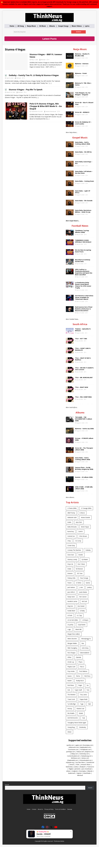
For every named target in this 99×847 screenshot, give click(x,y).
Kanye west (71, 597)
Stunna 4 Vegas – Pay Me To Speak (25, 89)
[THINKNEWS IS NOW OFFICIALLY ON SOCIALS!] (70, 244)
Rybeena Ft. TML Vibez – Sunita (83, 84)
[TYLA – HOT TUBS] (70, 342)
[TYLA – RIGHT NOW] (70, 391)
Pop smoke (71, 671)
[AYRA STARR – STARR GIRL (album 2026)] (70, 491)
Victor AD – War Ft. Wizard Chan (84, 103)
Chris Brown (83, 536)
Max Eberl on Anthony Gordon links (82, 260)
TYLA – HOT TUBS (81, 339)
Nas (83, 643)
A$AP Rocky (71, 513)
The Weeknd (71, 694)
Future (69, 583)
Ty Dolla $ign (71, 704)
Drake (69, 569)
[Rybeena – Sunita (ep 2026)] (70, 432)
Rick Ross (87, 676)
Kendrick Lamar (72, 601)
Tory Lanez (83, 694)
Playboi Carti (71, 667)
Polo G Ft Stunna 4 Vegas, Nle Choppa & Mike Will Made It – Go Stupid (46, 106)
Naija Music (31, 26)
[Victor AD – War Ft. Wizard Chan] (70, 106)
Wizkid (81, 713)
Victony (69, 708)
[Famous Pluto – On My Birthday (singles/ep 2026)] (70, 471)
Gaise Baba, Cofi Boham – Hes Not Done (84, 172)
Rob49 (69, 681)
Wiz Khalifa (70, 713)
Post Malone (83, 671)
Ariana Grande (85, 517)
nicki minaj (85, 648)
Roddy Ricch (80, 681)
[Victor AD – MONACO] (70, 116)
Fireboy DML (71, 578)
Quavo (69, 676)
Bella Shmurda (72, 527)
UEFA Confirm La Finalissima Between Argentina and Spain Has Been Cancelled (83, 272)
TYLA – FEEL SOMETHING (83, 397)
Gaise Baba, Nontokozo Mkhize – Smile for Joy (83, 211)
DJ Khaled (85, 559)
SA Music (42, 26)
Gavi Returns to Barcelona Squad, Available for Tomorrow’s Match (84, 297)
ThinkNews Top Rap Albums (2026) (82, 231)
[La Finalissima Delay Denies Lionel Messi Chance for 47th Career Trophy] (70, 286)
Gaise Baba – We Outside (83, 200)
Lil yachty (70, 625)
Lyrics (87, 26)
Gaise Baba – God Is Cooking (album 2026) (82, 143)
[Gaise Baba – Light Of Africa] (70, 195)
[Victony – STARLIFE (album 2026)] (70, 442)
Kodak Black (71, 611)
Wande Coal (80, 708)
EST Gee (79, 573)
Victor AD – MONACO (82, 112)
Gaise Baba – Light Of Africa (82, 191)
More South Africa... (72, 407)
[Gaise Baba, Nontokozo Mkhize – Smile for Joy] (70, 214)
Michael (43, 59)
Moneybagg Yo (86, 639)
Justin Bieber (83, 592)
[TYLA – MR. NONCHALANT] (70, 381)
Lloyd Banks (81, 625)
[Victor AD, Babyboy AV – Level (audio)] (70, 126)
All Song (20, 26)
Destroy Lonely (72, 559)
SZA (68, 690)
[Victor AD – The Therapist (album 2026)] (70, 452)
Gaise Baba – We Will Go (83, 152)
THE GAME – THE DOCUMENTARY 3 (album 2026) (83, 419)
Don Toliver (81, 564)
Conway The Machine (74, 550)
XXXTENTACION (72, 718)
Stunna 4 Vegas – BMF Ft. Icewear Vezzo (46, 55)
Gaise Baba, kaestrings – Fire (83, 162)
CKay (69, 541)
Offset (69, 657)
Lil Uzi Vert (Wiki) (72, 620)
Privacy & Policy (49, 809)
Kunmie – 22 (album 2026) (84, 477)
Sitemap (69, 809)
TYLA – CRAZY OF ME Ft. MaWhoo (83, 359)
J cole (81, 587)
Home (12, 26)
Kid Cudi (84, 601)
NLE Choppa (71, 653)
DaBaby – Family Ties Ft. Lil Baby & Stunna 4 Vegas (34, 75)
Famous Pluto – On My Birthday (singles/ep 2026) (84, 468)
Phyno (80, 662)
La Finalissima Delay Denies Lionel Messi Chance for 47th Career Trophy (83, 285)
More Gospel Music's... (72, 221)
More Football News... (72, 319)
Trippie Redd (83, 699)
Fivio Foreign (84, 578)
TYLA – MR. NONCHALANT (84, 377)
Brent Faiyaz (85, 527)
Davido (80, 555)
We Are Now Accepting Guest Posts (83, 251)
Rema (78, 676)
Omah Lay (70, 662)
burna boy (70, 531)
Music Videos (77, 26)
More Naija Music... (72, 132)
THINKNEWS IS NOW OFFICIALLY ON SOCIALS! (83, 241)
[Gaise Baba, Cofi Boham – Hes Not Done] (70, 175)
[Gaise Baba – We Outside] (70, 204)
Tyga (81, 704)
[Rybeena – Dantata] (70, 67)
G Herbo (78, 583)
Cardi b (80, 531)
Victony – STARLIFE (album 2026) (84, 439)
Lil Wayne (85, 620)
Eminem (70, 573)
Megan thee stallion (73, 634)
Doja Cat (70, 564)
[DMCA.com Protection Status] (49, 817)
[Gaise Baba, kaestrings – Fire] (70, 165)
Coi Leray (78, 541)
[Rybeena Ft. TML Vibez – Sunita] (70, 87)
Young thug (71, 727)
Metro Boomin (72, 639)
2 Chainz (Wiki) (72, 508)
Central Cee (71, 536)
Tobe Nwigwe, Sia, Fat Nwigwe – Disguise (82, 93)
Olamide (78, 657)
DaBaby (88, 550)
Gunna (88, 583)
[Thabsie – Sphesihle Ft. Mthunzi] (70, 333)
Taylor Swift (78, 690)
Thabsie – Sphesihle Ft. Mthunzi (83, 330)
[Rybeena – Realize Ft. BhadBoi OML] (70, 58)
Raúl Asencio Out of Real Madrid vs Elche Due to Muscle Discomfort (83, 308)
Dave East (70, 555)
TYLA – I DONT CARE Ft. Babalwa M (83, 349)
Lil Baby (82, 611)
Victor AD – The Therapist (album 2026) (84, 449)
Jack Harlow (71, 587)
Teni (88, 690)
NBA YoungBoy (72, 648)
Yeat (83, 718)
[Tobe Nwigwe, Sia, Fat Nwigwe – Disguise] (70, 97)
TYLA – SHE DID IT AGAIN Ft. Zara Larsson (84, 368)
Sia (87, 685)
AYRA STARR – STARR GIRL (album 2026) (84, 488)
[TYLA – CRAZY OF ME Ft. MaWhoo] (70, 362)
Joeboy (89, 587)
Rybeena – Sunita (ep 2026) (84, 428)
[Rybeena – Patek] (70, 77)
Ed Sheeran (79, 569)
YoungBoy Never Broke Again (76, 723)
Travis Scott (71, 699)
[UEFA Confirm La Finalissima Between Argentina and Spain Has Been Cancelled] (70, 273)
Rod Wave (70, 685)
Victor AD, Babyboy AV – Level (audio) (83, 123)
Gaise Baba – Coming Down (84, 181)
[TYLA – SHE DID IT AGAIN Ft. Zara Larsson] (70, 372)
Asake (69, 522)
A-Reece (82, 513)
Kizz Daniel (81, 606)
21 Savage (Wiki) (86, 508)
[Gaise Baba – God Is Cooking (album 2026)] (70, 146)
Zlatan (69, 732)
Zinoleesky (82, 727)
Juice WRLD (71, 592)
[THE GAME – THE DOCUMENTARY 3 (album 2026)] (70, 421)
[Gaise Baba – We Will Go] (70, 156)
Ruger (80, 685)
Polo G (82, 667)
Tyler (89, 704)
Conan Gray (71, 545)
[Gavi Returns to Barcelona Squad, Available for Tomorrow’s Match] (70, 299)
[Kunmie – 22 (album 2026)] (70, 481)
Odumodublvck (84, 653)
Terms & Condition (60, 809)
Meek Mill (78, 629)
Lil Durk (69, 615)
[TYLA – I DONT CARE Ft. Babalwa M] (70, 352)
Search (7, 785)
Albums (52, 26)
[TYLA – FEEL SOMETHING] (70, 401)
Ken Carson (83, 597)
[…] (54, 67)
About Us (40, 809)
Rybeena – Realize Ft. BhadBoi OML (82, 55)
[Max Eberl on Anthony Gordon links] (70, 263)
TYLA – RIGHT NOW (81, 387)
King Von (70, 606)
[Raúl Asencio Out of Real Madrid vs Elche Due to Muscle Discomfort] (70, 311)
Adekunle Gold (71, 517)
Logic (69, 629)
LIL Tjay (79, 615)
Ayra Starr (79, 522)
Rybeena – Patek (81, 73)
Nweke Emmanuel (51, 111)
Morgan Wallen (72, 643)
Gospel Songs (63, 26)
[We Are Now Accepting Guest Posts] (70, 254)
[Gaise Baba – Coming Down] (70, 185)
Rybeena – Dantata (81, 64)
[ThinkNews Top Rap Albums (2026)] (70, 234)
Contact (34, 809)
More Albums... (70, 497)
